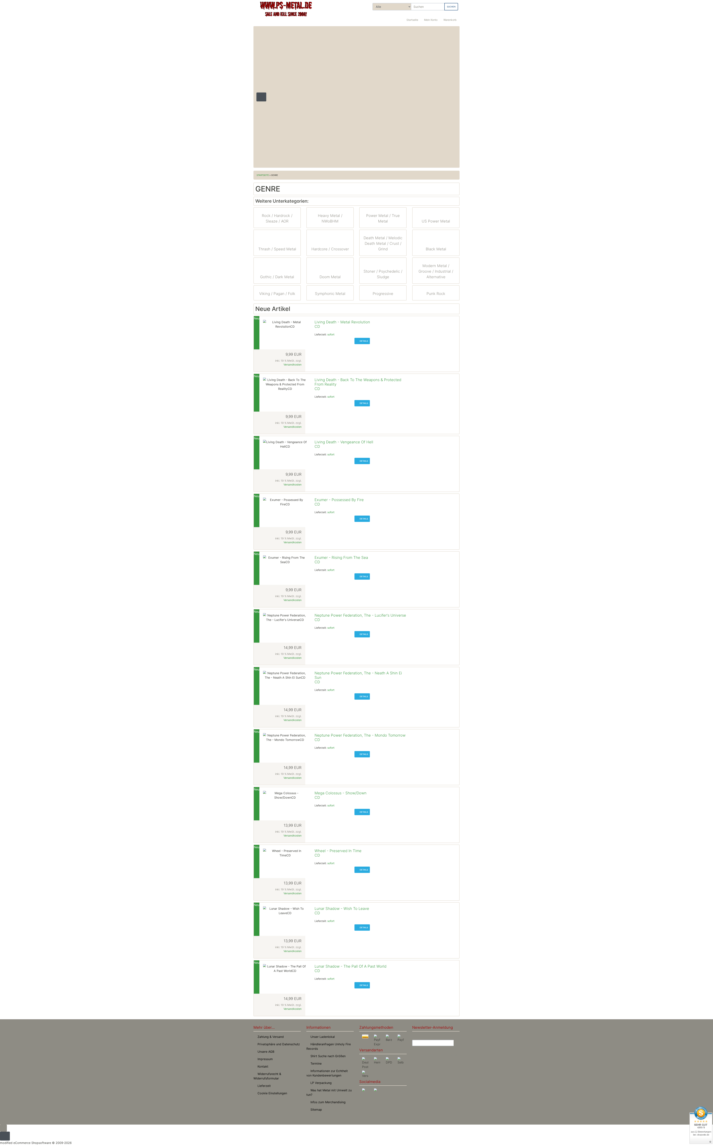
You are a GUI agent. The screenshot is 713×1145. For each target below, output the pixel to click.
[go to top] (3, 1128)
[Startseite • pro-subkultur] (286, 12)
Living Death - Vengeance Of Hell (344, 442)
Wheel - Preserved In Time (338, 851)
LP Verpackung (320, 1083)
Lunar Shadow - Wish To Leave (342, 908)
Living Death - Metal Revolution (342, 322)
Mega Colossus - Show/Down (341, 793)
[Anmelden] (457, 1043)
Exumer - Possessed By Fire (339, 500)
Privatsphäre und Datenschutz (278, 1044)
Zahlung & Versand (270, 1037)
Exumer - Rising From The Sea (341, 557)
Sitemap (315, 1109)
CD (317, 326)
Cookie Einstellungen (271, 1093)
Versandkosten (293, 364)
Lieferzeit (263, 1086)
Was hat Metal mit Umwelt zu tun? (329, 1092)
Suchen (451, 6)
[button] (430, 17)
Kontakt (262, 1066)
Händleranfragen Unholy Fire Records (328, 1046)
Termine (315, 1063)
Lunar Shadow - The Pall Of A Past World (350, 966)
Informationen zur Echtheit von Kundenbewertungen (327, 1073)
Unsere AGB (265, 1051)
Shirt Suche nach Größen (327, 1056)
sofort (330, 334)
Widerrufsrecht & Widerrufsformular (267, 1076)
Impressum (264, 1059)
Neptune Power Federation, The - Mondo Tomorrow (360, 735)
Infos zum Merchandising (327, 1102)
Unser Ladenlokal (322, 1037)
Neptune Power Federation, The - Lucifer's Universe (360, 615)
